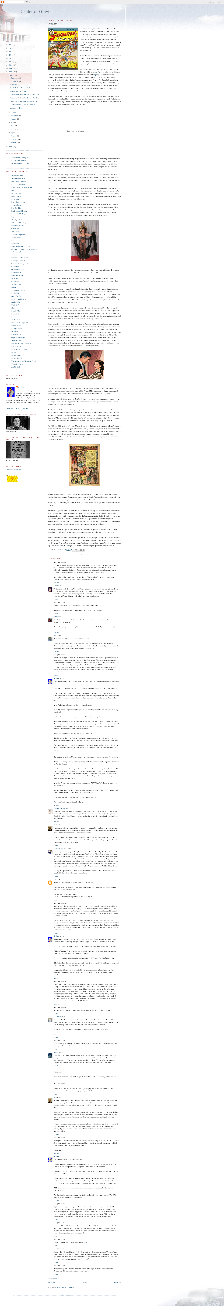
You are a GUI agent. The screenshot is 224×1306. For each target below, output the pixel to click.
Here (15, 378)
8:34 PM (56, 1246)
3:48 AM (56, 1236)
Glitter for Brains (17, 364)
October (14, 112)
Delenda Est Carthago (19, 223)
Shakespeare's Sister (18, 178)
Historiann (15, 243)
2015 (11, 45)
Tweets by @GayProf (13, 469)
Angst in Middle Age (18, 299)
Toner (86, 1242)
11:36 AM (56, 805)
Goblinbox (15, 266)
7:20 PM (56, 1013)
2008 (11, 68)
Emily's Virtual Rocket (19, 211)
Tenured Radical (17, 284)
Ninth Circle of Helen (18, 184)
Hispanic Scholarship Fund (20, 157)
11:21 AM (56, 1153)
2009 (11, 65)
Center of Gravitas (37, 11)
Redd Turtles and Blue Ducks (21, 187)
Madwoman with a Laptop (20, 246)
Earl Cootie (15, 317)
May (13, 129)
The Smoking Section (19, 234)
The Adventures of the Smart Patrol (23, 361)
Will (55, 825)
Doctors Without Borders (20, 163)
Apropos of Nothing (17, 108)
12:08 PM (56, 1004)
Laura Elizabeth (17, 346)
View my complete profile (17, 408)
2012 (11, 55)
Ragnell (14, 217)
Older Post (118, 1282)
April (13, 132)
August (13, 119)
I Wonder (13, 84)
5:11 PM (56, 900)
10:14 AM (56, 632)
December (14, 78)
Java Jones (15, 231)
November (15, 81)
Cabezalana (15, 228)
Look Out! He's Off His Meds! (20, 88)
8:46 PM (56, 1037)
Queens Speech (16, 205)
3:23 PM (56, 845)
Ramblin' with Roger (18, 214)
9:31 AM (56, 1094)
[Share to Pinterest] (83, 550)
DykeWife (15, 331)
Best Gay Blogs (16, 208)
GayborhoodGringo (18, 337)
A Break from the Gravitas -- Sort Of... (23, 104)
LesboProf (15, 287)
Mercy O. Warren (17, 275)
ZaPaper (56, 585)
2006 (11, 75)
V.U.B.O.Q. (15, 305)
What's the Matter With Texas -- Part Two (24, 98)
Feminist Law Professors (19, 257)
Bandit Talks (15, 311)
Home (85, 1282)
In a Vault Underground (19, 322)
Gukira (13, 352)
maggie (56, 879)
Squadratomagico (17, 225)
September (15, 115)
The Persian (58, 1016)
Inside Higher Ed (17, 175)
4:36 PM (56, 1274)
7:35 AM (56, 1049)
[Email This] (73, 550)
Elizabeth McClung (60, 848)
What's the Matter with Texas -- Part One (24, 101)
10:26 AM (56, 675)
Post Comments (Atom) (65, 1287)
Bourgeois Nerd (16, 328)
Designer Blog (16, 193)
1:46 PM (56, 1262)
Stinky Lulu (15, 302)
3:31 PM (56, 876)
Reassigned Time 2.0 (18, 260)
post (96, 74)
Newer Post (51, 1282)
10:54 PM (56, 583)
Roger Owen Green (60, 808)
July (12, 122)
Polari (13, 190)
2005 (11, 147)
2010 (11, 61)
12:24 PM (56, 1201)
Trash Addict (15, 319)
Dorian (56, 1052)
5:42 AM (56, 599)
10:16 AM (56, 651)
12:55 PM (56, 822)
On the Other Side (17, 269)
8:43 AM (56, 1066)
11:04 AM (56, 978)
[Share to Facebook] (81, 550)
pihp (13, 308)
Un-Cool (14, 240)
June (13, 126)
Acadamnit (15, 255)
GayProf (56, 678)
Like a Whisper (16, 272)
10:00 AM (56, 1134)
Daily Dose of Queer (18, 202)
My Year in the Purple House (21, 343)
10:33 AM (56, 751)
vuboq (56, 616)
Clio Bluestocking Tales (19, 263)
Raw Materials (16, 334)
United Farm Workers (18, 160)
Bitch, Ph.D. (15, 293)
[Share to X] (78, 550)
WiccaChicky (16, 237)
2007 (11, 72)
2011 (11, 58)
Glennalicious (16, 355)
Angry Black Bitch (18, 290)
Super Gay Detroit (17, 296)
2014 (11, 48)
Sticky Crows (16, 340)
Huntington (15, 199)
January (14, 142)
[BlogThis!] (76, 550)
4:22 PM (56, 1220)
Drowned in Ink (16, 358)
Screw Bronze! (16, 325)
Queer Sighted (16, 196)
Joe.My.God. (15, 367)
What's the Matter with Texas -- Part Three (25, 94)
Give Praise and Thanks (18, 91)
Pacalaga (14, 278)
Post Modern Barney (18, 181)
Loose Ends (15, 314)
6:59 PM (56, 933)
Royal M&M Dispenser (19, 349)
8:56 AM (56, 613)
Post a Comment (52, 1279)
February (14, 139)
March (13, 136)
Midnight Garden (17, 220)
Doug (55, 635)
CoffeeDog (15, 281)
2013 (11, 51)
